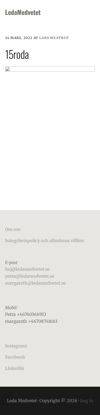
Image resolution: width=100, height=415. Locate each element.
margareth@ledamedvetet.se (35, 283)
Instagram (16, 345)
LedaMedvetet (23, 12)
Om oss (13, 229)
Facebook (15, 357)
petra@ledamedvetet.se (29, 276)
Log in (86, 400)
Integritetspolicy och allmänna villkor (44, 240)
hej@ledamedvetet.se (27, 269)
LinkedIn (14, 368)
